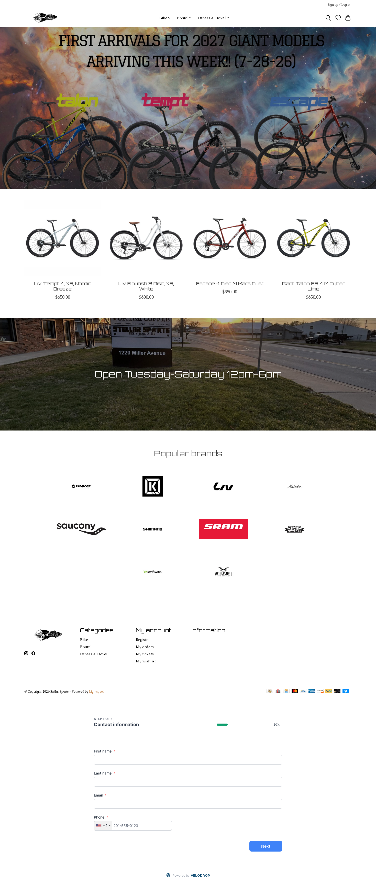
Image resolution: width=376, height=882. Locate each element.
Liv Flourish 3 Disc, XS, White (146, 285)
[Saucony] (82, 529)
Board (85, 646)
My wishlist (146, 661)
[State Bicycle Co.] (294, 529)
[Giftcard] (278, 691)
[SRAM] (224, 529)
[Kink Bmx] (152, 487)
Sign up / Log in (339, 5)
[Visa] (303, 691)
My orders (145, 646)
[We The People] (224, 572)
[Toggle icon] (328, 18)
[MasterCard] (295, 691)
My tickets (145, 653)
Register (143, 639)
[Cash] (270, 691)
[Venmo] (345, 691)
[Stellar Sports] (45, 18)
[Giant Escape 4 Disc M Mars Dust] (230, 238)
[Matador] (294, 487)
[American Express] (311, 691)
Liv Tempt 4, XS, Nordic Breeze (62, 285)
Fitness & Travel (93, 653)
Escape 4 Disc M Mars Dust (229, 283)
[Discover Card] (320, 691)
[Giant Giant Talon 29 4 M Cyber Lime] (313, 238)
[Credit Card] (286, 691)
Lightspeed (96, 692)
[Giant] (82, 487)
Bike (84, 639)
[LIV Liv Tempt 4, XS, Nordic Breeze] (62, 238)
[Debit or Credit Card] (337, 691)
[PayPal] (328, 691)
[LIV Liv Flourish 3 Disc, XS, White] (146, 238)
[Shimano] (152, 529)
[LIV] (224, 487)
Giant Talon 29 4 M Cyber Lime (313, 285)
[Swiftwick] (152, 572)
